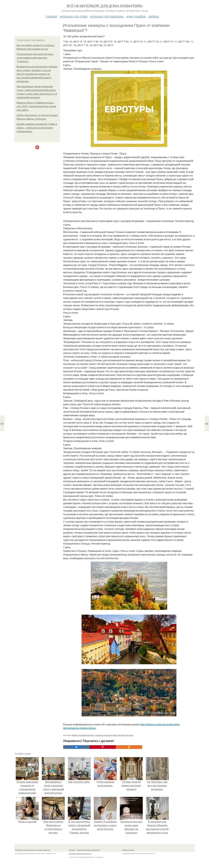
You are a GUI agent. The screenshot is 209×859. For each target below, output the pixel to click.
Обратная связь (128, 850)
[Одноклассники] (129, 747)
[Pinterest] (103, 747)
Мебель (154, 16)
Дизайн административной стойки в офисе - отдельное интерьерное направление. (37, 128)
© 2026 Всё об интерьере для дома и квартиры (32, 850)
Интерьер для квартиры (107, 16)
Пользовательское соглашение (88, 850)
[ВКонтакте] (76, 747)
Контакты (72, 850)
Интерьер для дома (73, 16)
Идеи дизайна (136, 16)
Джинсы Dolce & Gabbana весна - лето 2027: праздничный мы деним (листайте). (36, 106)
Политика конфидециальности (80, 853)
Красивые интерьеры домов (106, 735)
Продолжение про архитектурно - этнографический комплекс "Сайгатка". (35, 58)
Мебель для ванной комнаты (83, 735)
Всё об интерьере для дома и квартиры (104, 5)
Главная (51, 16)
